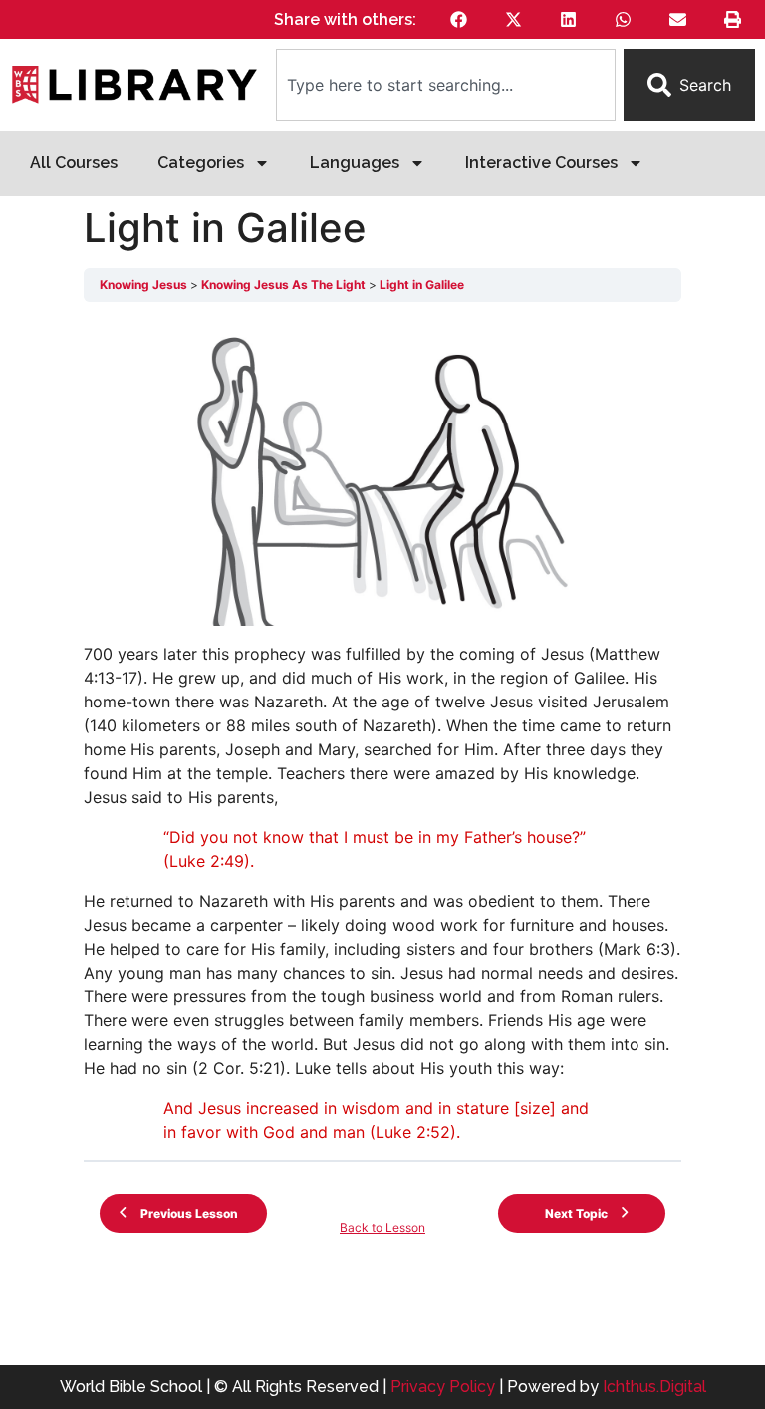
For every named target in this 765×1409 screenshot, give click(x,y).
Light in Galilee (422, 284)
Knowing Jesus (145, 284)
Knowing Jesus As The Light (285, 284)
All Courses (74, 162)
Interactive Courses (541, 162)
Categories (200, 162)
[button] (458, 19)
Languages (354, 162)
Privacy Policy (442, 1386)
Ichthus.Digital (654, 1386)
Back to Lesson (382, 1227)
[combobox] (446, 85)
